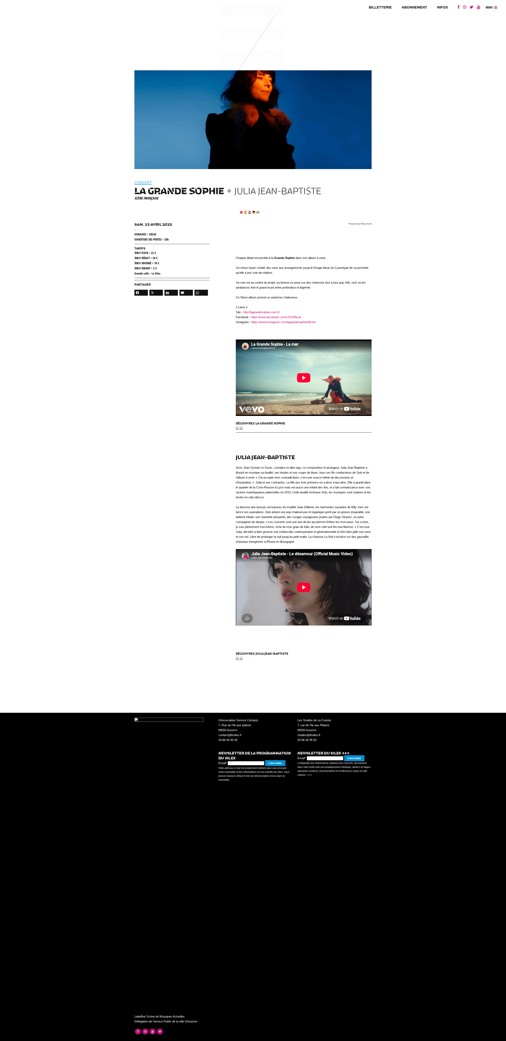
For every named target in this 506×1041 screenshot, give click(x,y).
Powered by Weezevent (360, 224)
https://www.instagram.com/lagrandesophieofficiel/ (283, 322)
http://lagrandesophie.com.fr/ (261, 312)
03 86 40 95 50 (306, 740)
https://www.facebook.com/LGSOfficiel (276, 317)
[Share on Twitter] (156, 293)
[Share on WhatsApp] (201, 293)
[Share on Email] (186, 293)
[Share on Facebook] (141, 293)
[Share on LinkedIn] (171, 293)
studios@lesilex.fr (308, 735)
